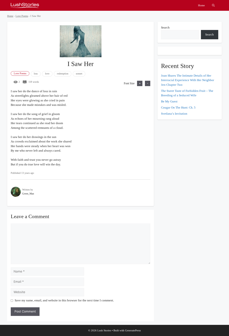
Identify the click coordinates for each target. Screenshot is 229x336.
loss (36, 73)
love (47, 73)
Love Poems (22, 16)
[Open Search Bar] (213, 5)
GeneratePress (133, 330)
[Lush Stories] (25, 5)
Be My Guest (169, 101)
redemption (62, 73)
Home (201, 5)
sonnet (79, 73)
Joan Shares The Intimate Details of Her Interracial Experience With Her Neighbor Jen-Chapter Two (187, 80)
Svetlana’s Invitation (174, 113)
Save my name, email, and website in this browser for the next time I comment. (64, 300)
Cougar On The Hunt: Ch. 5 (178, 107)
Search (165, 27)
